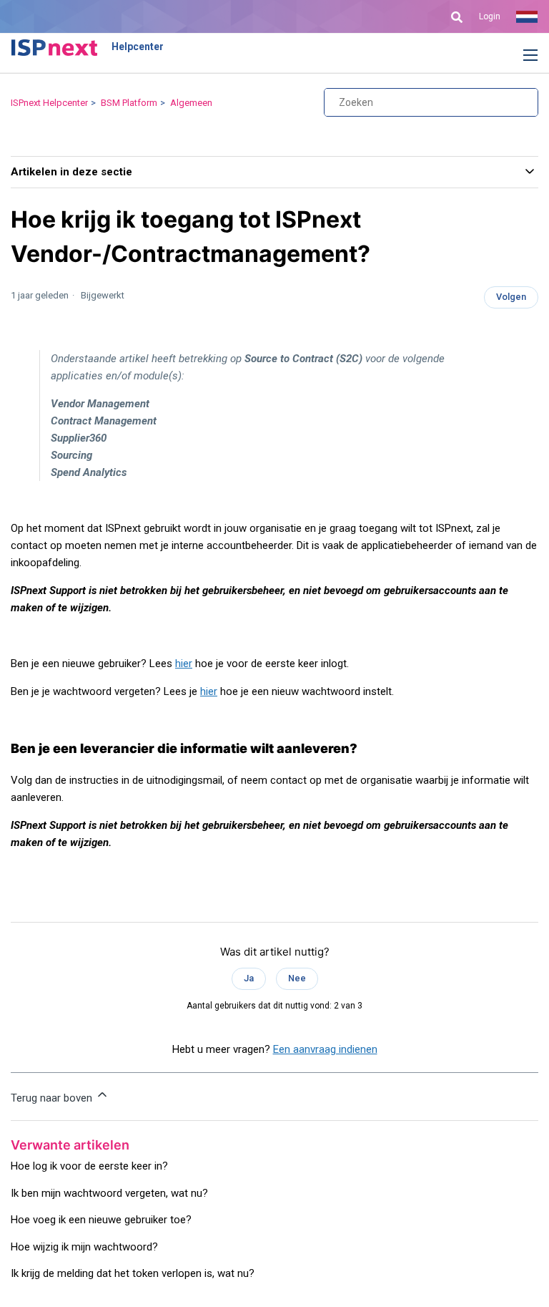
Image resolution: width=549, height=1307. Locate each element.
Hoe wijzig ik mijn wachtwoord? (84, 1246)
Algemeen (191, 102)
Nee (297, 978)
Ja (249, 978)
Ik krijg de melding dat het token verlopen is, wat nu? (132, 1273)
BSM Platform (129, 102)
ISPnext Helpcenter (49, 102)
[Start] (54, 47)
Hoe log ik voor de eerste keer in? (89, 1166)
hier (183, 663)
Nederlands (527, 16)
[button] (520, 55)
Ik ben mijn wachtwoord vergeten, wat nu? (109, 1193)
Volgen (511, 296)
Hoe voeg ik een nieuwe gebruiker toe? (101, 1219)
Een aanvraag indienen (325, 1049)
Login (489, 16)
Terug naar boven (53, 1098)
